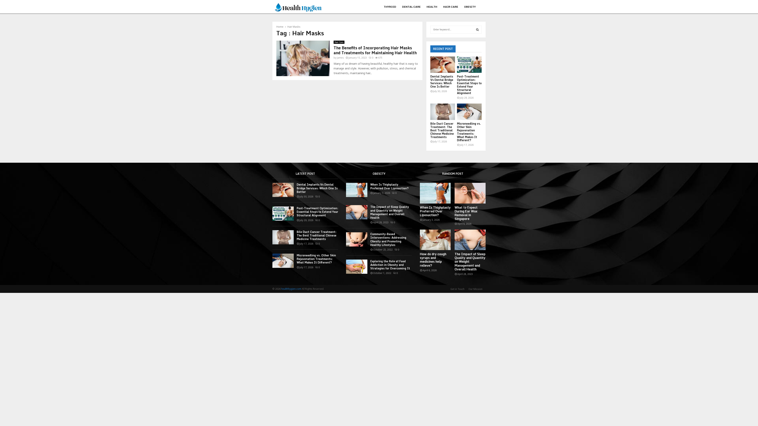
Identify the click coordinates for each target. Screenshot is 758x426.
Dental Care (411, 7)
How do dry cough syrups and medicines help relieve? (433, 259)
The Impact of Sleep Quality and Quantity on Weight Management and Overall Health (389, 212)
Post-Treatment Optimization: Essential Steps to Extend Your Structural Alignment (469, 84)
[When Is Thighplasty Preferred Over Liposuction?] (356, 190)
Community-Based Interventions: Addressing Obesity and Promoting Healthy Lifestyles (388, 239)
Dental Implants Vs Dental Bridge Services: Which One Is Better (441, 81)
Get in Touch (457, 289)
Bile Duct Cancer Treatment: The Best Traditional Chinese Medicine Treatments (442, 130)
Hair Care (450, 7)
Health (432, 7)
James (340, 57)
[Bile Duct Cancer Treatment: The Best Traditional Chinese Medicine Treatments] (442, 112)
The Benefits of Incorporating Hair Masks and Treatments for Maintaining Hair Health (375, 50)
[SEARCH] (477, 30)
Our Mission (475, 289)
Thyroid (390, 7)
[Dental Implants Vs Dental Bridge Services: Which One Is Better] (442, 64)
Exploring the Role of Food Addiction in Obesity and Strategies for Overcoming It (390, 265)
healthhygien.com (291, 289)
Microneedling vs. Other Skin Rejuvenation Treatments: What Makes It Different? (469, 131)
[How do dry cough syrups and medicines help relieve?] (435, 240)
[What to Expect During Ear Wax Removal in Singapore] (470, 193)
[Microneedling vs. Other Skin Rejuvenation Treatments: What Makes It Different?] (469, 112)
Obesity (470, 7)
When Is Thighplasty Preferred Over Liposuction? (389, 186)
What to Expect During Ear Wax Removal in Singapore (466, 213)
